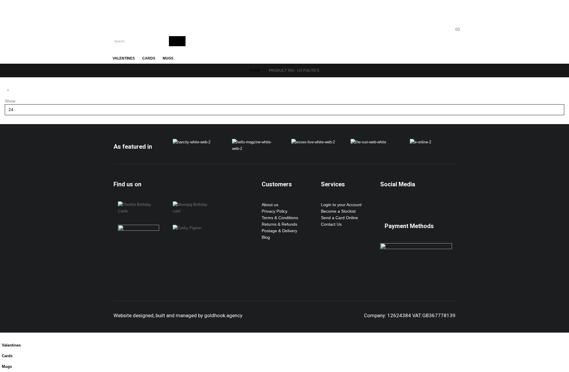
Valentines (124, 58)
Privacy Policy (274, 211)
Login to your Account (341, 204)
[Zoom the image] (191, 142)
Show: (10, 101)
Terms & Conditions (280, 217)
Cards (148, 58)
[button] (3, 335)
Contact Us (331, 224)
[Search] (177, 41)
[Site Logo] (135, 15)
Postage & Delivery (279, 230)
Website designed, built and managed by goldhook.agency (178, 315)
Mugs (168, 58)
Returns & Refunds (279, 224)
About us (270, 204)
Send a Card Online (339, 217)
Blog (266, 237)
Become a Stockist (338, 211)
